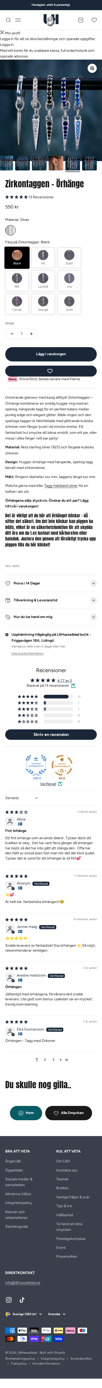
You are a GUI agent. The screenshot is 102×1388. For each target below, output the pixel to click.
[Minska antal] (12, 334)
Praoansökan (66, 1256)
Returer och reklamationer (16, 1215)
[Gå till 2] (22, 164)
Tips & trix (64, 1206)
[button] (17, 197)
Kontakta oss (66, 1170)
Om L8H (63, 1161)
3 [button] (53, 1060)
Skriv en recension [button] (51, 734)
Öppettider (14, 1170)
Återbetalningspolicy (20, 1358)
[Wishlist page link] (94, 20)
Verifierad (48, 784)
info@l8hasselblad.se (22, 1283)
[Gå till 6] (89, 164)
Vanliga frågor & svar (72, 1197)
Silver (10, 230)
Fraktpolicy (19, 1363)
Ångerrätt (13, 1161)
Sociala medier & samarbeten (18, 1182)
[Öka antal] (31, 334)
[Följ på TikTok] (22, 1299)
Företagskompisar (71, 1239)
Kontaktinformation (46, 1363)
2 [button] (45, 1060)
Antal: (10, 323)
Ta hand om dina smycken (69, 1227)
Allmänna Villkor (18, 1194)
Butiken (62, 1188)
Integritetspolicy (18, 1203)
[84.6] (62, 765)
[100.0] (36, 765)
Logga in (7, 44)
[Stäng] (2, 33)
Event (61, 1247)
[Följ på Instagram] (8, 1299)
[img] (16, 812)
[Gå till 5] (72, 164)
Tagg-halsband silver (61, 485)
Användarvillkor (81, 1358)
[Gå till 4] (56, 164)
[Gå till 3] (39, 164)
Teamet (62, 1179)
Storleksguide (16, 1226)
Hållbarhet (64, 1215)
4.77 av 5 (64, 680)
